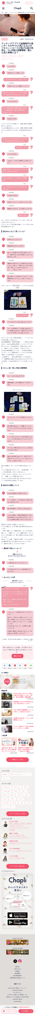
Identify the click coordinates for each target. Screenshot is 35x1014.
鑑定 (5, 39)
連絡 (26, 795)
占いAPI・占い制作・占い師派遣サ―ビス (18, 994)
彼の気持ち (7, 787)
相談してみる (17, 656)
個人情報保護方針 (17, 975)
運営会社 (17, 966)
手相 (23, 835)
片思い (24, 791)
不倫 (29, 803)
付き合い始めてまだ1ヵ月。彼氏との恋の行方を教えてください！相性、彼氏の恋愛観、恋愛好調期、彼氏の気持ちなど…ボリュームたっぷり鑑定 (23, 697)
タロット (15, 685)
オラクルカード (24, 828)
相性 (12, 795)
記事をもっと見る (17, 759)
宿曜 (11, 823)
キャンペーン (26, 774)
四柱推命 (16, 823)
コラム (6, 778)
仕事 (22, 803)
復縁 (19, 795)
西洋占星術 (12, 843)
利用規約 (17, 971)
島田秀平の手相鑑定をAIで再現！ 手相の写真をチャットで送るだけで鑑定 (26, 749)
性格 (14, 803)
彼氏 (16, 791)
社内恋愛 (6, 803)
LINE (20, 799)
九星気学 (23, 823)
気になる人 (14, 56)
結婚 (5, 795)
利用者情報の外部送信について (17, 977)
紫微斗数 (29, 823)
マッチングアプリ (8, 59)
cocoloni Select (17, 1001)
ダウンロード (29, 3)
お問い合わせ (17, 969)
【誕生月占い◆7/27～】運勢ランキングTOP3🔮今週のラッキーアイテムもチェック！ (9, 749)
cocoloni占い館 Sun (17, 999)
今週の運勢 (7, 791)
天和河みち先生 (13, 841)
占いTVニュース (17, 992)
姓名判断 (12, 830)
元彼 (5, 799)
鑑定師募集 (17, 973)
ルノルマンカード (14, 828)
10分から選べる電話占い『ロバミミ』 (17, 988)
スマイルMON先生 (14, 848)
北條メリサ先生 (13, 833)
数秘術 (18, 835)
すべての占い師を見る (17, 866)
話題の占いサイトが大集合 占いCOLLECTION (17, 997)
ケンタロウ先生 (13, 856)
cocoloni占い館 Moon (17, 990)
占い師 (15, 774)
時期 (22, 56)
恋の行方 (17, 787)
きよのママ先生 (13, 821)
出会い (5, 56)
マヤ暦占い (12, 825)
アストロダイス (28, 850)
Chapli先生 (16, 677)
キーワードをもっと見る (17, 813)
